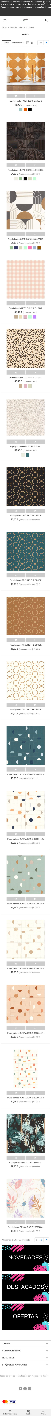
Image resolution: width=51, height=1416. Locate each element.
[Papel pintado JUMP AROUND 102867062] (26, 875)
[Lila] (34, 317)
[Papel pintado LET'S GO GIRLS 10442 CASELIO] (26, 279)
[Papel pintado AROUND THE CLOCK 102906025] (26, 551)
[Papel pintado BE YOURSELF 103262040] (26, 1198)
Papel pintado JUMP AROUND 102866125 (25, 839)
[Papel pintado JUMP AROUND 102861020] (26, 939)
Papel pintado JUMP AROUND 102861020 (25, 968)
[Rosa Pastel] (25, 317)
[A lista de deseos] (35, 96)
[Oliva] (20, 178)
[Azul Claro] (34, 248)
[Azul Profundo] (27, 455)
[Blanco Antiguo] (16, 178)
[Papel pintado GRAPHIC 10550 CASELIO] (26, 210)
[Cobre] (25, 109)
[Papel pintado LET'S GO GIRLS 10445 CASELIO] (26, 348)
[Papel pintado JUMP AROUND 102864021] (26, 1004)
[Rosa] (30, 248)
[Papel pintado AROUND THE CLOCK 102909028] (26, 487)
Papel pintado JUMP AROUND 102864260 (25, 1098)
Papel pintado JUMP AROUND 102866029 (25, 774)
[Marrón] (39, 248)
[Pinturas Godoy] (25, 19)
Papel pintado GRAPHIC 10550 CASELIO (25, 239)
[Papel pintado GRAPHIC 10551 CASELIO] (26, 141)
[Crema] (20, 317)
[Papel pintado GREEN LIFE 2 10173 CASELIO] (26, 417)
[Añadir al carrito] (16, 96)
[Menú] (4, 20)
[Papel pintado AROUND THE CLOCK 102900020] (26, 681)
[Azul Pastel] (20, 109)
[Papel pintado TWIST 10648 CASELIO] (26, 72)
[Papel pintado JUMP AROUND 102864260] (26, 1069)
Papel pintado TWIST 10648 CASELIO (25, 101)
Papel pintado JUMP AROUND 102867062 (25, 904)
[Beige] (30, 178)
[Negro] (30, 109)
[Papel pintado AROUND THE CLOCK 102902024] (26, 616)
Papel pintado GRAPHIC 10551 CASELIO (25, 170)
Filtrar (6, 43)
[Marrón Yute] (16, 317)
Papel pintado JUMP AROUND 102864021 (25, 1033)
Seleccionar (17, 43)
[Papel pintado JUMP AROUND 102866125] (26, 810)
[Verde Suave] (34, 178)
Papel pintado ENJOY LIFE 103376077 (25, 1162)
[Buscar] (46, 20)
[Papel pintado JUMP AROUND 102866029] (26, 745)
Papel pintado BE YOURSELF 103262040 (26, 1227)
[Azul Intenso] (16, 248)
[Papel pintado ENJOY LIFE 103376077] (26, 1134)
